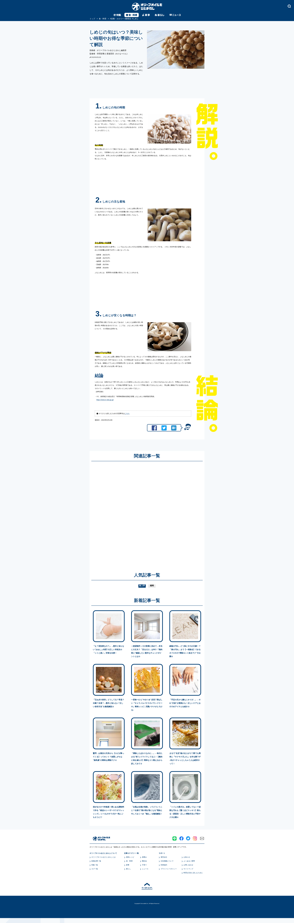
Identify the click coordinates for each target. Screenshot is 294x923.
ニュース (145, 869)
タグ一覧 (94, 869)
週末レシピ (130, 857)
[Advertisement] (125, 513)
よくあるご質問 (189, 861)
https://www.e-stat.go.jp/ (105, 400)
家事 (127, 865)
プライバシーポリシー (169, 869)
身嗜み (144, 857)
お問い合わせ (188, 865)
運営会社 (164, 857)
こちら (127, 413)
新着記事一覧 (96, 861)
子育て (144, 865)
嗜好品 (144, 861)
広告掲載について (167, 861)
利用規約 (164, 865)
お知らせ (187, 857)
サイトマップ (188, 869)
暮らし (128, 869)
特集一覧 (94, 865)
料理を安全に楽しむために (193, 873)
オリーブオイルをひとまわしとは (103, 857)
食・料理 (129, 861)
